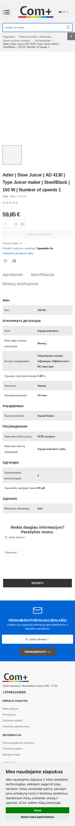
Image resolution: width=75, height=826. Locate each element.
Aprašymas (12, 274)
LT (64, 11)
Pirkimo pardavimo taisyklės (18, 742)
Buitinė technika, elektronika (36, 36)
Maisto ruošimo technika (17, 40)
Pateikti (37, 583)
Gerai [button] (37, 810)
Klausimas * (11, 552)
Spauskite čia (45, 248)
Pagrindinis (9, 36)
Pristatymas (9, 714)
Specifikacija (42, 274)
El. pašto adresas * (15, 537)
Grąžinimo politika (12, 720)
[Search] (68, 27)
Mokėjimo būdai (11, 754)
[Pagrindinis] (36, 12)
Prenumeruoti (35, 651)
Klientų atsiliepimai (20, 284)
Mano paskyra (10, 708)
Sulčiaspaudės (43, 40)
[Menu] (6, 12)
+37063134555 (14, 692)
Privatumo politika (12, 748)
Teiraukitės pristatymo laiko (17, 253)
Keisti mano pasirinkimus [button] (37, 816)
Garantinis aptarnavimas (16, 726)
